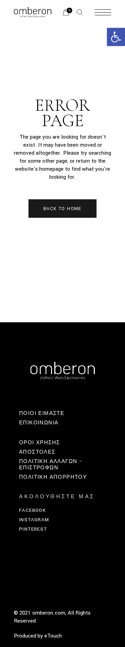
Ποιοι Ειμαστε (41, 413)
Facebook (32, 510)
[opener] (80, 12)
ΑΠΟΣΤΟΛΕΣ (37, 452)
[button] (116, 37)
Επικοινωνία (38, 422)
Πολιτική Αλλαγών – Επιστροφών (51, 464)
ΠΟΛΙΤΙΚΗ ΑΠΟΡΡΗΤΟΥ (53, 477)
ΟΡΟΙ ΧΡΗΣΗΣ (39, 442)
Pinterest (33, 529)
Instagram (34, 519)
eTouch (53, 636)
